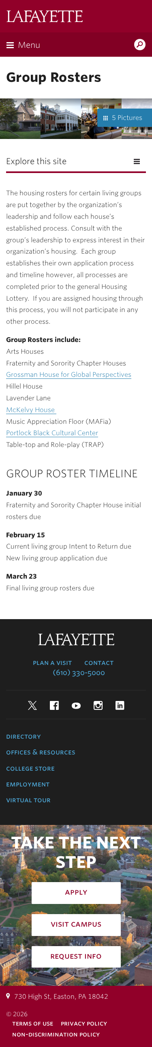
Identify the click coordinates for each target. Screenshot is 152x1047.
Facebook (54, 705)
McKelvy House (31, 410)
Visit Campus (76, 924)
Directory (23, 736)
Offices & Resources (40, 752)
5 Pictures (127, 118)
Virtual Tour (28, 800)
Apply (76, 892)
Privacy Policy (84, 1023)
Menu (29, 45)
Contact (98, 662)
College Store (30, 768)
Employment (27, 784)
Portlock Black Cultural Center (52, 433)
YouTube (76, 705)
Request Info (76, 956)
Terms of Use (32, 1023)
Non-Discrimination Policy (56, 1034)
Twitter (32, 705)
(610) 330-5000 (79, 673)
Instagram (98, 705)
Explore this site (36, 161)
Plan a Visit (52, 662)
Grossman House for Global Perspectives (68, 374)
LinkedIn (120, 705)
